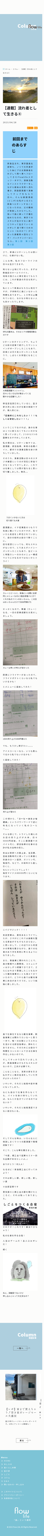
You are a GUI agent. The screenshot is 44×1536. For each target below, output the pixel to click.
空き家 (6, 1471)
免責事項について (11, 1498)
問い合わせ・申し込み (13, 1484)
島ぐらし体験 (9, 1467)
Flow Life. (17, 1527)
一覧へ (20, 1348)
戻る (22, 1440)
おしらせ (7, 1464)
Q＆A (6, 1481)
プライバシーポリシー (13, 1495)
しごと (6, 1474)
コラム (6, 1477)
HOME (7, 1460)
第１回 (19, 241)
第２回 (29, 241)
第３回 (10, 244)
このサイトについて (12, 1491)
